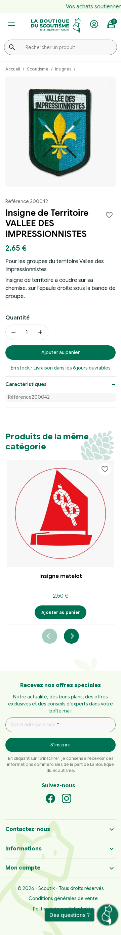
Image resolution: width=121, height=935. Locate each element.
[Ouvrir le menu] (11, 24)
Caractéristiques (26, 384)
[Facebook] (50, 798)
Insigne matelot (60, 576)
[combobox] (60, 47)
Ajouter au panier (60, 352)
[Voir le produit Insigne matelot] (60, 513)
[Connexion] (94, 24)
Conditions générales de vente (63, 898)
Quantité (17, 317)
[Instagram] (66, 798)
